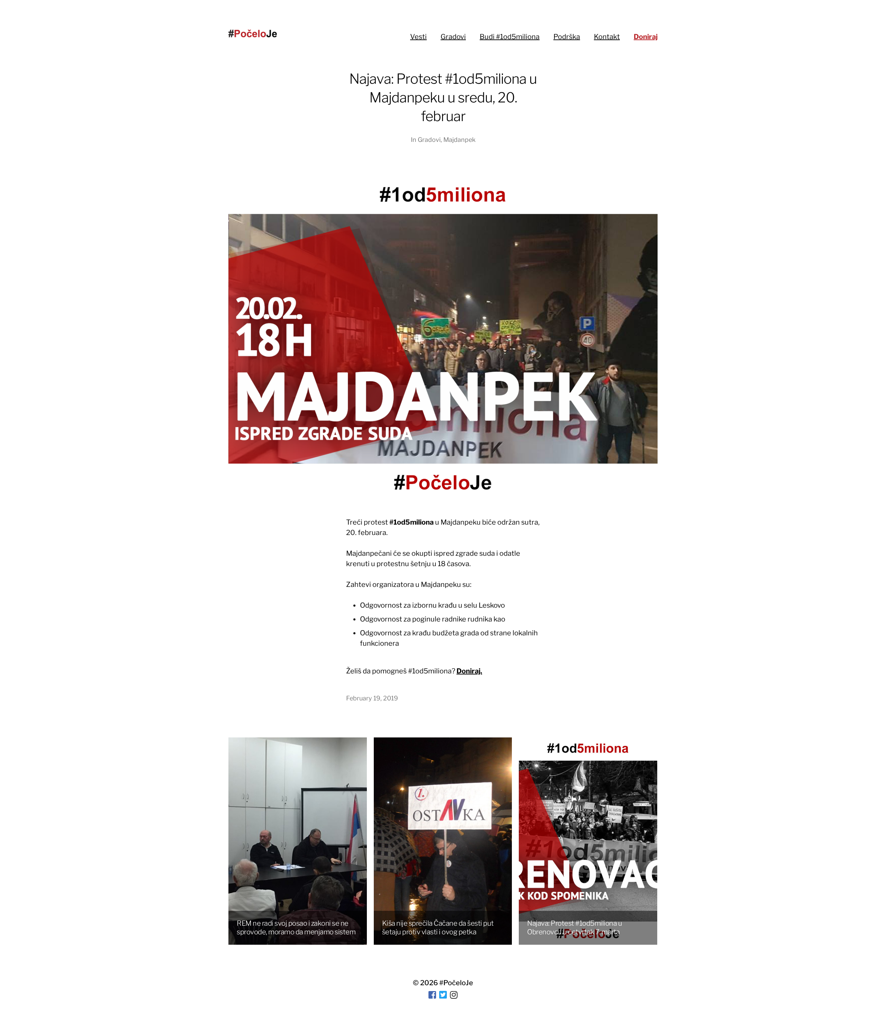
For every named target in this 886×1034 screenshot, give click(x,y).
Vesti (418, 37)
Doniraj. (469, 671)
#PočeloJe (456, 983)
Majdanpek (459, 139)
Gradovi (453, 37)
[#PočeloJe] (252, 33)
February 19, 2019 (372, 698)
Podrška (566, 37)
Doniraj (646, 37)
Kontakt (607, 37)
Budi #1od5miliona (510, 37)
